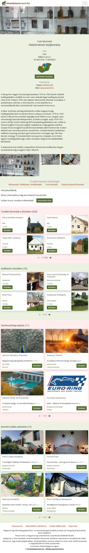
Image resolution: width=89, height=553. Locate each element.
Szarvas (5, 367)
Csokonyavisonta (53, 367)
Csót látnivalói (51, 184)
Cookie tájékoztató (57, 526)
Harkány (5, 410)
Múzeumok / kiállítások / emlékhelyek (25, 184)
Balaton (5, 508)
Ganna (4, 301)
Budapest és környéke (55, 407)
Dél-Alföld (5, 364)
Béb (3, 223)
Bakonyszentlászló (53, 280)
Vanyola (5, 244)
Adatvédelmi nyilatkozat (36, 526)
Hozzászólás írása (44, 200)
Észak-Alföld (51, 508)
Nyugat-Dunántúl (8, 466)
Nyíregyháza (51, 511)
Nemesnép (50, 468)
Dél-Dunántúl (51, 364)
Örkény (49, 410)
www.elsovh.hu (47, 88)
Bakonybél (6, 280)
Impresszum (17, 526)
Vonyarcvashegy (8, 511)
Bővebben (7, 230)
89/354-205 (48, 85)
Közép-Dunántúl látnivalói (72, 184)
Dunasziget (6, 468)
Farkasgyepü (51, 301)
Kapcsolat (73, 526)
